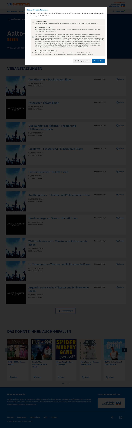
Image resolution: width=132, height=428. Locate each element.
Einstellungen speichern (82, 61)
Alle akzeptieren (98, 61)
